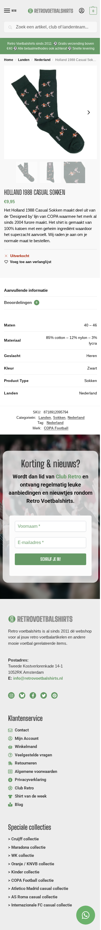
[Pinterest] (54, 695)
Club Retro (68, 476)
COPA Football (56, 428)
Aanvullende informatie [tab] (26, 290)
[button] (92, 11)
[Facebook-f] (33, 695)
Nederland (42, 60)
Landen (23, 60)
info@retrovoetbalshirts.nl (38, 678)
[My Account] (81, 11)
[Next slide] (88, 112)
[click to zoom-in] (50, 112)
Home (8, 60)
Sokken (59, 418)
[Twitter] (43, 695)
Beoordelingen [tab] (20, 302)
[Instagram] (11, 695)
